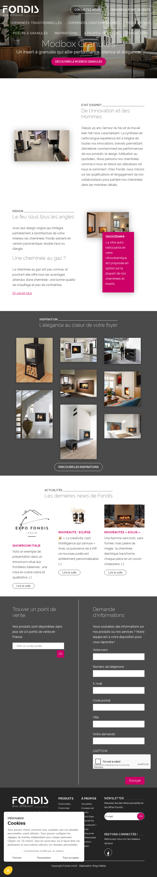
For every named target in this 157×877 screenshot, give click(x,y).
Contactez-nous (87, 9)
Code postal (101, 700)
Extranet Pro (87, 820)
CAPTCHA (100, 751)
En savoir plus (22, 293)
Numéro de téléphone (109, 667)
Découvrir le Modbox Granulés (78, 61)
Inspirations (66, 33)
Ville (96, 717)
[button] (8, 870)
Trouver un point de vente (130, 9)
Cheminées (64, 804)
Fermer (17, 857)
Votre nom (101, 650)
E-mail (99, 683)
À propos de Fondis (102, 33)
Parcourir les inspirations (78, 467)
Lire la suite (23, 585)
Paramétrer (44, 857)
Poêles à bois (138, 23)
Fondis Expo (137, 33)
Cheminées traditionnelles (36, 23)
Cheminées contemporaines (94, 23)
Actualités (86, 804)
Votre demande (105, 734)
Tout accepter (71, 857)
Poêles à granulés (30, 33)
